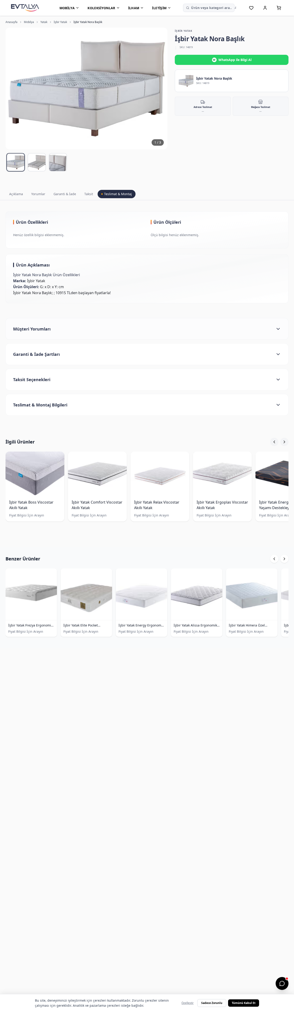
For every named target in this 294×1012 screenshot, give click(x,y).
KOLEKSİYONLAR (101, 8)
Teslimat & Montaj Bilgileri (40, 405)
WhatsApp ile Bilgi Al (232, 60)
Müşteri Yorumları (32, 329)
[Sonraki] (284, 442)
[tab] (15, 162)
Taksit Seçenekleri (31, 379)
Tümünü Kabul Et (243, 1003)
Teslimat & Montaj (118, 194)
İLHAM (133, 8)
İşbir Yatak (60, 22)
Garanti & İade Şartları (36, 354)
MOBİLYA (67, 8)
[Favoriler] (251, 8)
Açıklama (16, 194)
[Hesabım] (265, 8)
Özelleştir (187, 1003)
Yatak (43, 22)
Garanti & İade (65, 194)
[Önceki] (274, 442)
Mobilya (29, 22)
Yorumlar (38, 194)
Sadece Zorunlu (211, 1003)
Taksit (88, 194)
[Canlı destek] (282, 983)
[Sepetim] (279, 8)
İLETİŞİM (159, 8)
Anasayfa (11, 22)
